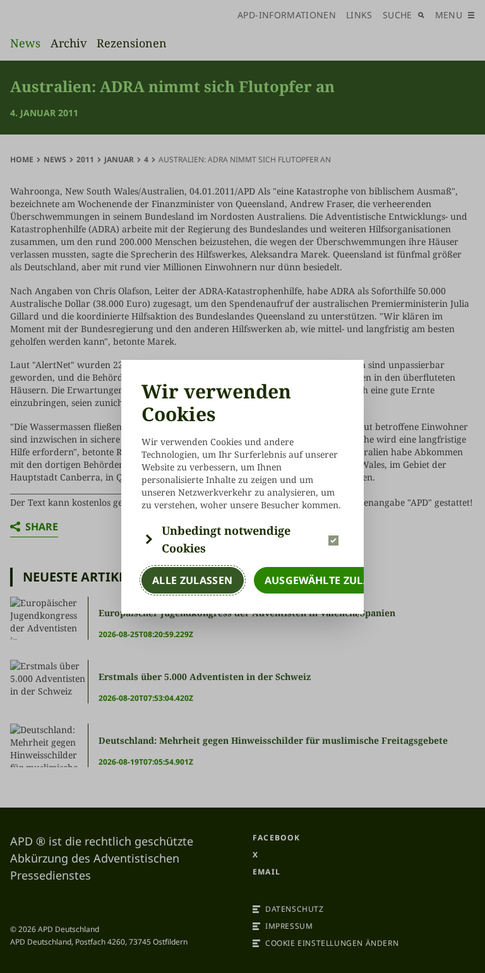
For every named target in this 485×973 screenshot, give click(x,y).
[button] (242, 539)
